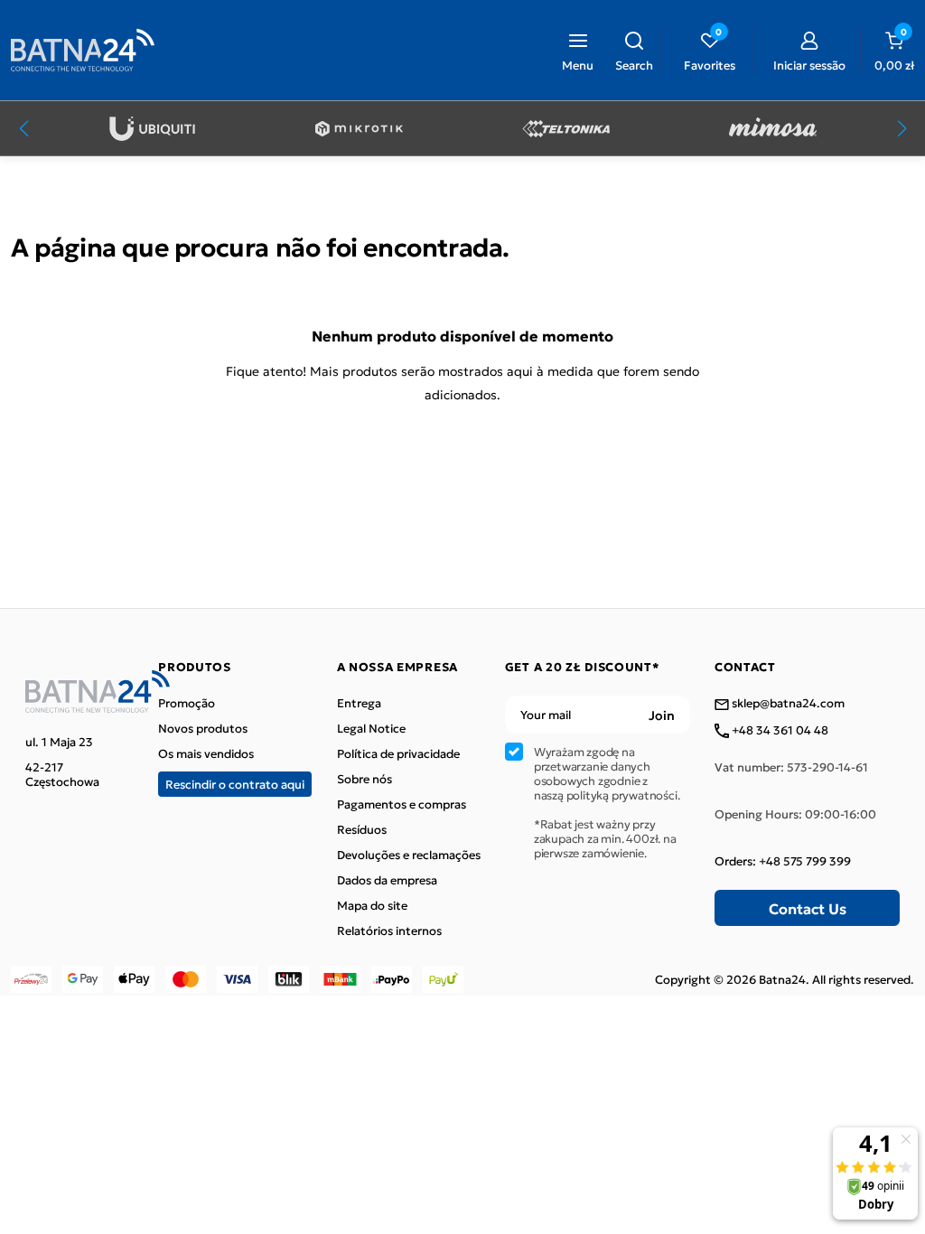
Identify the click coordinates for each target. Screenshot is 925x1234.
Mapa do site (372, 905)
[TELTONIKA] (566, 128)
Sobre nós (364, 778)
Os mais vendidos (206, 753)
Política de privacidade (398, 753)
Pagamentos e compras (401, 804)
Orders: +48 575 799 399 (783, 861)
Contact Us (807, 908)
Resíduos (362, 829)
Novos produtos (203, 728)
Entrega (359, 703)
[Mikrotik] (359, 128)
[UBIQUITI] (152, 128)
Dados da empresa (387, 880)
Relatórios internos (389, 930)
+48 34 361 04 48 (778, 731)
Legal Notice (371, 728)
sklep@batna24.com (787, 704)
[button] (634, 49)
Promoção (186, 703)
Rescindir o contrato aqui (234, 783)
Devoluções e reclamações (409, 854)
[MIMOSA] (773, 128)
